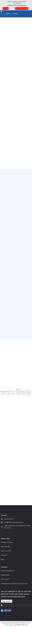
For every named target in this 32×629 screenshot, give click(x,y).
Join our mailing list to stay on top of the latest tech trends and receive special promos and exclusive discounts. (16, 594)
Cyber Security (6, 551)
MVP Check (5, 579)
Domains (4, 555)
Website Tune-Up (7, 542)
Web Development (7, 571)
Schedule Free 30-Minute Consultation (14, 583)
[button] (30, 13)
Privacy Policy (9, 625)
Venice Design (12, 13)
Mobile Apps (5, 575)
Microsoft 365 (5, 546)
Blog (2, 559)
